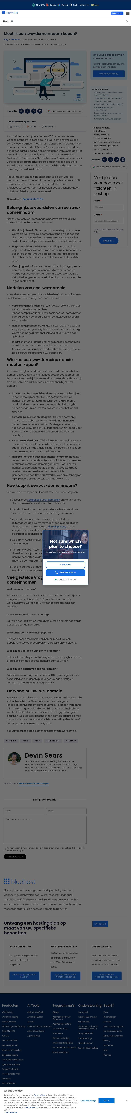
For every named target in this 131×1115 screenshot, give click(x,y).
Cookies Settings (88, 1100)
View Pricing (117, 13)
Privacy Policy (32, 1107)
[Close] (127, 1100)
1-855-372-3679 (67, 572)
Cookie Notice (11, 1112)
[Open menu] (127, 13)
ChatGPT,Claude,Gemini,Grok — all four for (67, 5)
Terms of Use (39, 1095)
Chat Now (65, 564)
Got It (106, 1100)
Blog (5, 21)
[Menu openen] (12, 21)
